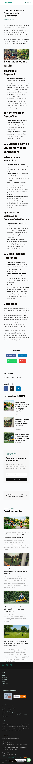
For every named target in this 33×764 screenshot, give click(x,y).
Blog (3, 681)
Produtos (18, 377)
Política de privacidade (8, 708)
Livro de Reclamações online (10, 712)
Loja (3, 685)
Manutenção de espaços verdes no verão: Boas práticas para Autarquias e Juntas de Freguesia (16, 643)
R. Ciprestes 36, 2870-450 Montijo (17, 744)
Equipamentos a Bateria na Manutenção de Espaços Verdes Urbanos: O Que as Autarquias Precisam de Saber (16, 535)
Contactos (5, 683)
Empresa (4, 677)
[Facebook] (3, 665)
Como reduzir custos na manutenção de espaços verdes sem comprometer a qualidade (22, 423)
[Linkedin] (18, 388)
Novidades (7, 377)
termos (25, 757)
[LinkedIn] (11, 665)
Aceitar (12, 761)
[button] (11, 355)
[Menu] (2, 2)
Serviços (4, 679)
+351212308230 (12, 749)
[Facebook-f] (6, 388)
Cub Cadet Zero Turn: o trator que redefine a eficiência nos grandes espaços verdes (14, 609)
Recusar (20, 761)
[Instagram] (12, 388)
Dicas (12, 377)
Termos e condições (8, 710)
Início (3, 675)
